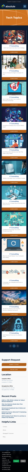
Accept (16, 461)
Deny (23, 461)
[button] (24, 6)
